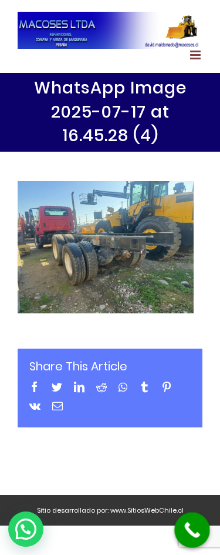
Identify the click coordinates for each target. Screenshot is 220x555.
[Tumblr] (144, 387)
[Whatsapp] (123, 387)
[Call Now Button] (192, 530)
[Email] (57, 405)
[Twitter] (57, 387)
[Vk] (34, 405)
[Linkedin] (79, 387)
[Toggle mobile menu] (196, 55)
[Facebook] (34, 387)
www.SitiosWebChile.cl (147, 510)
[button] (25, 529)
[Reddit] (101, 387)
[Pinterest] (166, 387)
